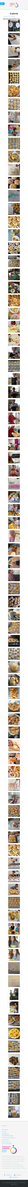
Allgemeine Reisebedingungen (7, 1135)
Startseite (5, 1130)
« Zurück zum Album (9, 17)
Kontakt (4, 1132)
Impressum (5, 1140)
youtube (18, 1175)
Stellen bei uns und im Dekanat (6, 1143)
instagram (15, 1177)
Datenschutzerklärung (8, 1138)
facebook (8, 1175)
